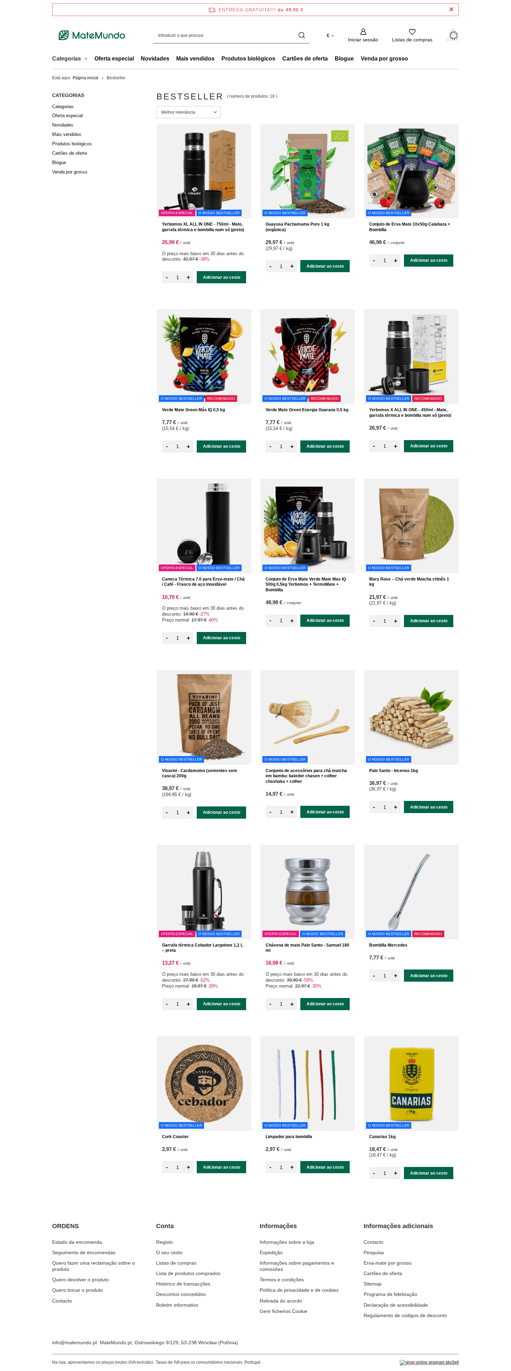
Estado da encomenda (77, 1242)
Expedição (271, 1252)
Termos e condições (282, 1279)
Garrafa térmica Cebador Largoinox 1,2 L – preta (202, 948)
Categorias (68, 95)
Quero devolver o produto (80, 1279)
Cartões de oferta (305, 59)
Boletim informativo (177, 1305)
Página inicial (85, 77)
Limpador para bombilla (289, 1136)
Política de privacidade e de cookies (299, 1290)
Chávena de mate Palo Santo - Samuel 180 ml (307, 948)
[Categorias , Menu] (87, 59)
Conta (165, 1226)
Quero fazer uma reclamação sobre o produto (93, 1266)
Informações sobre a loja (287, 1242)
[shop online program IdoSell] (429, 1362)
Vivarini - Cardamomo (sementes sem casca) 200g (199, 773)
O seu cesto (169, 1252)
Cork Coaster (175, 1136)
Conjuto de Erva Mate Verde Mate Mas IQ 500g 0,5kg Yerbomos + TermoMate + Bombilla (306, 584)
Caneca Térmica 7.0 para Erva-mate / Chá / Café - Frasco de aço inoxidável (203, 582)
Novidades (155, 59)
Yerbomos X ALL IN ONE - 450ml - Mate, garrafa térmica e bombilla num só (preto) (410, 412)
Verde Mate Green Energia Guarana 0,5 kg (307, 409)
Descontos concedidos (181, 1294)
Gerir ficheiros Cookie (283, 1311)
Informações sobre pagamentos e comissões (297, 1266)
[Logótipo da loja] (92, 35)
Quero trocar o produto (77, 1290)
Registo (164, 1242)
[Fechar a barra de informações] (451, 10)
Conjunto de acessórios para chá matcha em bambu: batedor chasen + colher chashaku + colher (306, 776)
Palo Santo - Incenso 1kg (393, 770)
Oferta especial (114, 59)
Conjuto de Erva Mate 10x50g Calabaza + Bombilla (409, 227)
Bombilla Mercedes (388, 945)
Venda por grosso (384, 59)
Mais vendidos (195, 59)
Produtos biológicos (248, 59)
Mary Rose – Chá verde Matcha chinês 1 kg (409, 582)
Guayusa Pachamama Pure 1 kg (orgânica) (297, 227)
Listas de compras (176, 1263)
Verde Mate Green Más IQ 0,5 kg (193, 409)
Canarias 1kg (382, 1136)
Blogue (344, 59)
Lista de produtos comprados (188, 1273)
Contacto (62, 1301)
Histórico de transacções (183, 1284)
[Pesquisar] (301, 35)
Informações (278, 1226)
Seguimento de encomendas (83, 1252)
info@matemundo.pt (74, 1342)
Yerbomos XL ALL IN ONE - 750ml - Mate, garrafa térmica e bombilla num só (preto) (203, 227)
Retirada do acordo (281, 1301)
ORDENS (65, 1226)
